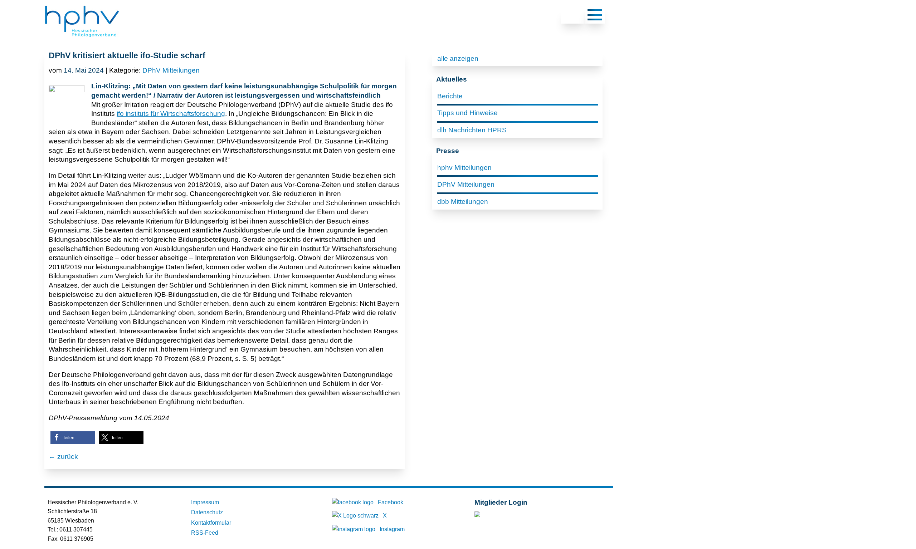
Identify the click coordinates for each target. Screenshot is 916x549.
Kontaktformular (211, 523)
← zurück (63, 456)
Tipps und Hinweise (467, 113)
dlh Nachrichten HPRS (472, 130)
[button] (72, 437)
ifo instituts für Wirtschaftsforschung (171, 113)
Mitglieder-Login (513, 516)
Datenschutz (207, 512)
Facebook (390, 502)
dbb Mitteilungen (462, 201)
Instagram (392, 529)
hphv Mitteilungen (464, 167)
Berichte (450, 96)
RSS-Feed (204, 533)
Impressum (205, 502)
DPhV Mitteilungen (171, 70)
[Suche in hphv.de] (573, 16)
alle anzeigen (457, 58)
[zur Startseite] (82, 38)
